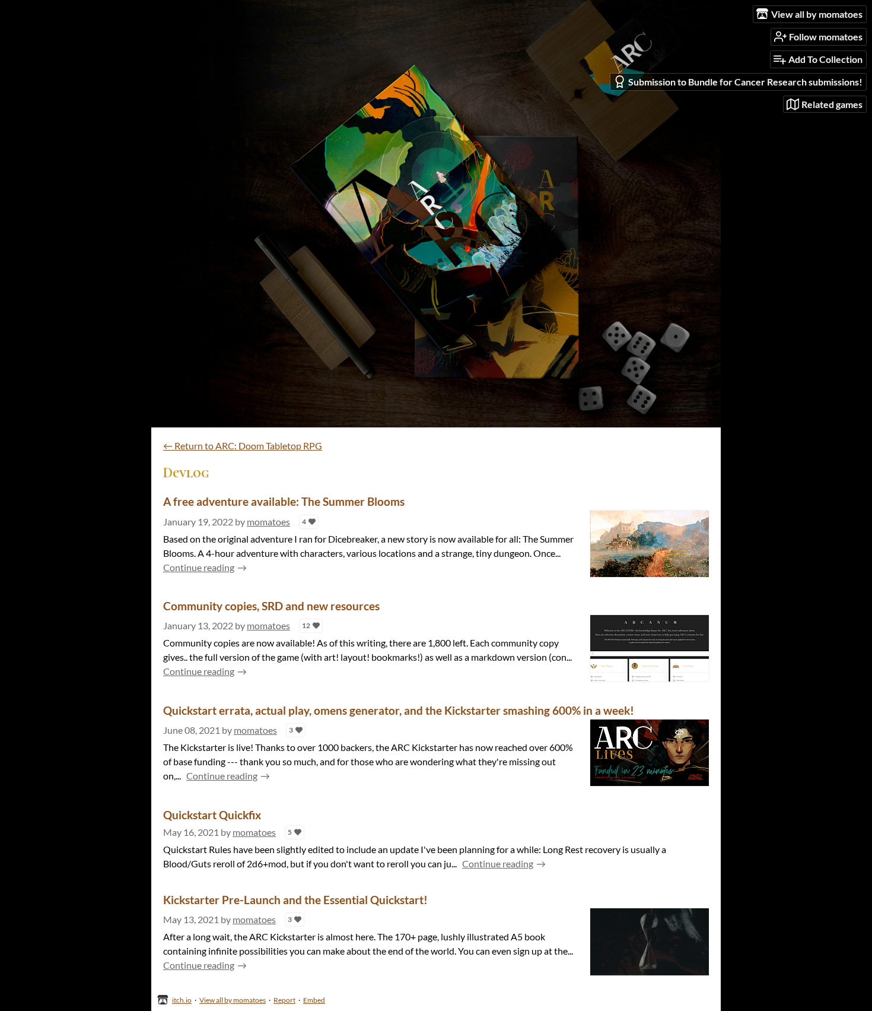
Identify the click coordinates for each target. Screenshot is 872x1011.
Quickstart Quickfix (212, 815)
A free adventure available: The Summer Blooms (284, 501)
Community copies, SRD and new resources (271, 606)
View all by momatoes (232, 1000)
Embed (314, 1000)
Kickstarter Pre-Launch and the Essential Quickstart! (295, 900)
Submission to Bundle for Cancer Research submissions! (745, 81)
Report (284, 1000)
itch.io (182, 1000)
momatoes (268, 521)
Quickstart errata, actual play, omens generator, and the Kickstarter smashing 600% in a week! (398, 710)
